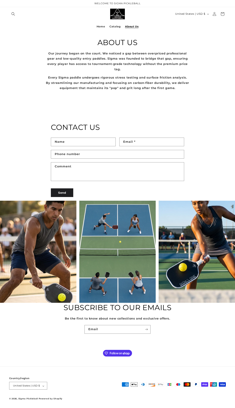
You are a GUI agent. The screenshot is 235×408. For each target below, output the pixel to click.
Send (62, 192)
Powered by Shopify (51, 399)
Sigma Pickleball (28, 399)
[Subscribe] (146, 329)
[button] (13, 14)
